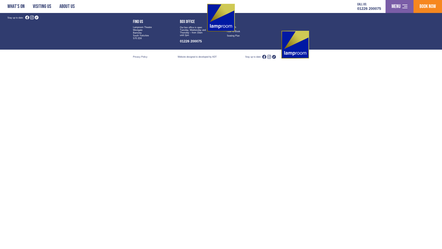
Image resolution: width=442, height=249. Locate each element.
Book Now (428, 6)
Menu (396, 6)
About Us (67, 6)
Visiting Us (42, 6)
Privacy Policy (140, 57)
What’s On (16, 6)
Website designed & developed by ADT (197, 57)
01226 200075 (369, 8)
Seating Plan (233, 35)
